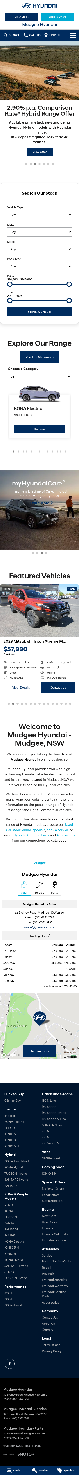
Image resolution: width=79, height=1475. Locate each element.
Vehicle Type (15, 207)
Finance (47, 1228)
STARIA (9, 1272)
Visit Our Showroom (40, 357)
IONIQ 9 (10, 1140)
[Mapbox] (12, 1054)
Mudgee (39, 863)
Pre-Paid (48, 1274)
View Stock (21, 16)
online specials (33, 830)
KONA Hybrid (13, 1167)
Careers (47, 1329)
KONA (8, 1211)
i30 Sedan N (13, 1305)
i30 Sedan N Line (54, 1119)
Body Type (14, 259)
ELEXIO (9, 1128)
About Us (48, 1323)
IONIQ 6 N (49, 1173)
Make (10, 224)
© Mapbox (70, 1056)
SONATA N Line (52, 1125)
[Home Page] (39, 5)
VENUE (9, 1205)
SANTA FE (11, 1223)
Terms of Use (51, 1345)
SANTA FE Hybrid (16, 1179)
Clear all (39, 200)
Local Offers (50, 1195)
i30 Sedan (49, 1106)
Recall (46, 1267)
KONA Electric (14, 1121)
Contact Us (60, 687)
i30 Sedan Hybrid (16, 1161)
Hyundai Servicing (54, 1279)
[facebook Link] (9, 1363)
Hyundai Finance (54, 1240)
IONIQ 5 (10, 1134)
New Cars (49, 1216)
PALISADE (11, 1185)
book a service (58, 830)
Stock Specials (52, 1200)
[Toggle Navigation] (73, 35)
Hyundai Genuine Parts (31, 835)
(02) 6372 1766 (44, 917)
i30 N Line (49, 1100)
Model (11, 241)
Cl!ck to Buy (12, 1100)
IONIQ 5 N (11, 1146)
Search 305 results (39, 311)
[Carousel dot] (26, 164)
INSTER (9, 1116)
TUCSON (10, 1217)
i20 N (8, 1293)
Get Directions (40, 1051)
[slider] (10, 284)
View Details (23, 687)
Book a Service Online (57, 1261)
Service (47, 1255)
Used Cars (49, 1222)
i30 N (8, 1299)
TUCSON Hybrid (15, 1173)
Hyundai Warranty (55, 1286)
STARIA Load (51, 1158)
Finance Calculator (55, 1234)
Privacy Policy (51, 1351)
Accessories (66, 835)
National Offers (53, 1188)
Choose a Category (23, 369)
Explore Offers (57, 16)
